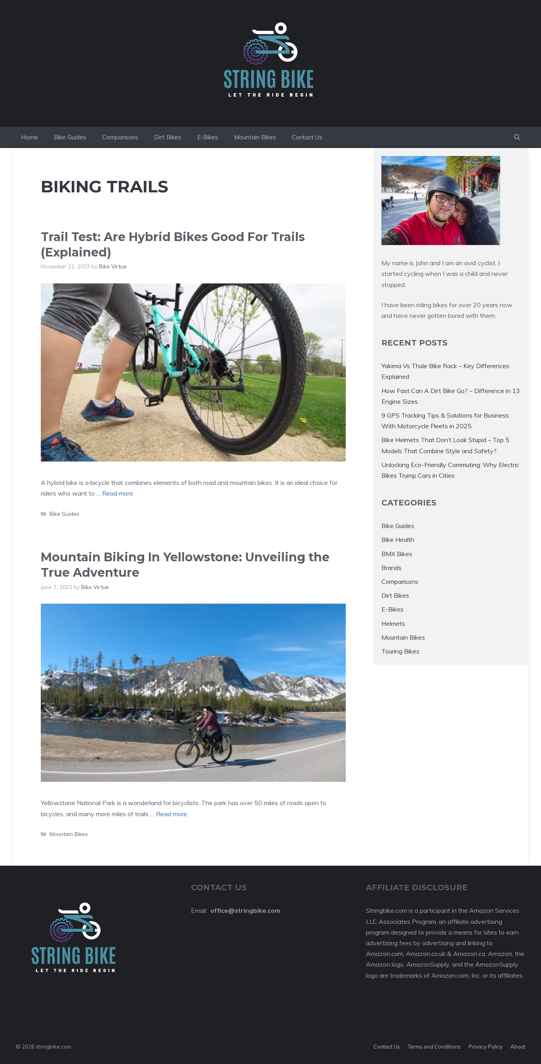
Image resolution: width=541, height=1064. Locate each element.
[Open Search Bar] (517, 137)
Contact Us (307, 137)
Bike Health (397, 539)
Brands (391, 568)
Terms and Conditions (434, 1046)
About (518, 1046)
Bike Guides (70, 137)
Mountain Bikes (255, 137)
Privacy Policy (486, 1046)
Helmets (393, 623)
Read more (117, 493)
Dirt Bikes (167, 137)
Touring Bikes (400, 651)
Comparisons (120, 137)
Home (29, 137)
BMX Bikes (396, 554)
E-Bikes (207, 137)
